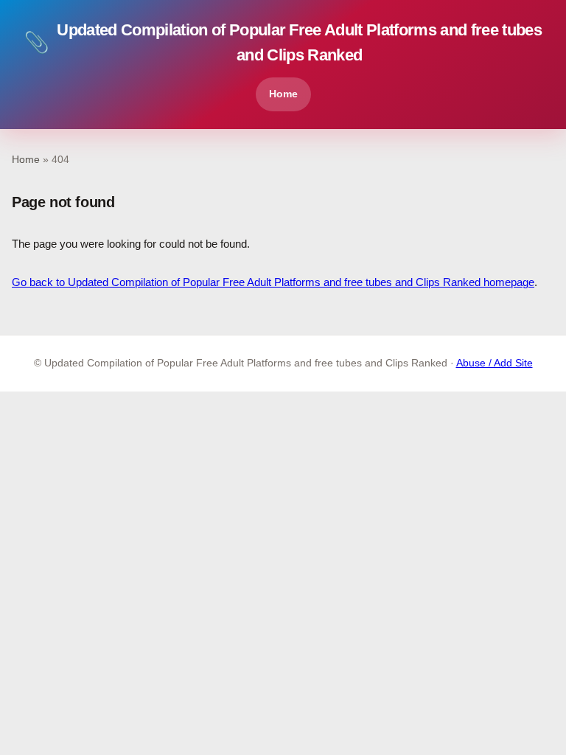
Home (283, 94)
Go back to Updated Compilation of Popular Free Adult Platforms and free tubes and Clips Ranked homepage (273, 282)
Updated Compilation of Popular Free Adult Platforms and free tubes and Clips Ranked (283, 42)
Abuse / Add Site (494, 363)
